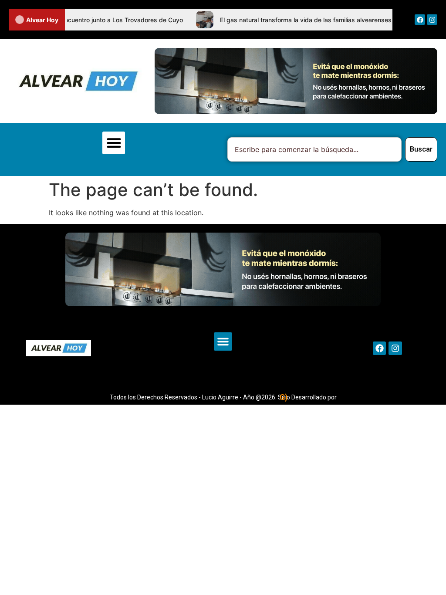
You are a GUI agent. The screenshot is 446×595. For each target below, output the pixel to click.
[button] (113, 143)
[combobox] (314, 149)
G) (283, 397)
